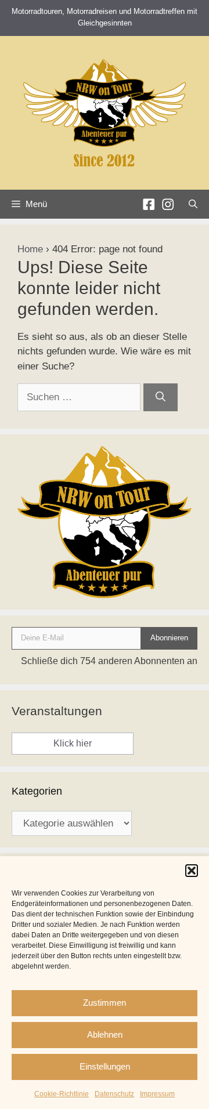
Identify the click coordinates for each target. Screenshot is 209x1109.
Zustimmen (104, 1002)
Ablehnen (104, 1034)
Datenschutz (114, 1094)
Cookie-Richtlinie (61, 1094)
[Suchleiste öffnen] (193, 204)
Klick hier (72, 743)
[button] (191, 870)
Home (30, 249)
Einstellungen (105, 1066)
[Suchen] (160, 397)
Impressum (157, 1094)
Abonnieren (169, 637)
